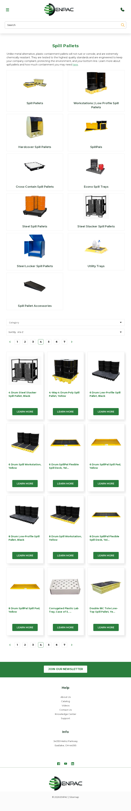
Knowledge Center (65, 714)
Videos (65, 705)
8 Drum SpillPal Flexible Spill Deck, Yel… (104, 538)
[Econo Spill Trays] (96, 166)
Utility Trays (96, 266)
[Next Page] (71, 341)
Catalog (65, 701)
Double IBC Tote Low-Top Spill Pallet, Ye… (104, 610)
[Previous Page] (10, 341)
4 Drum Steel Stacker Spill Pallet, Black (22, 394)
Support (65, 718)
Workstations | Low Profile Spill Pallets (96, 105)
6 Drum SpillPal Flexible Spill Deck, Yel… (64, 466)
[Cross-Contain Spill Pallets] (35, 166)
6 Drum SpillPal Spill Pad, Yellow (105, 466)
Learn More (25, 411)
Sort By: (12, 332)
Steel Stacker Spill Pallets (96, 226)
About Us (66, 697)
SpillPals (96, 147)
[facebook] (58, 764)
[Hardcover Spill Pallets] (35, 127)
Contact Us (65, 709)
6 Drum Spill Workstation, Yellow (25, 466)
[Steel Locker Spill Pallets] (35, 246)
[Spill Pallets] (35, 83)
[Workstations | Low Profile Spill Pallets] (96, 83)
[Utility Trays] (96, 246)
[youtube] (65, 764)
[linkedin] (72, 764)
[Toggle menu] (6, 9)
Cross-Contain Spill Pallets (35, 186)
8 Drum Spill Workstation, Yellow (65, 538)
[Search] (120, 25)
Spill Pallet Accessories (35, 305)
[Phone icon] (122, 9)
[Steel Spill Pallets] (35, 206)
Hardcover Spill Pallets (34, 147)
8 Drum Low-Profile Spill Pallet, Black (24, 538)
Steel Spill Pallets (34, 226)
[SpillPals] (96, 127)
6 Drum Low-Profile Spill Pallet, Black (105, 394)
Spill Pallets (35, 103)
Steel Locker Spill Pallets (35, 266)
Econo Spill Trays (96, 186)
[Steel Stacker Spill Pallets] (96, 206)
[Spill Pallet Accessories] (35, 285)
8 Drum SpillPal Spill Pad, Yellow (24, 610)
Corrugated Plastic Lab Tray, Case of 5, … (63, 610)
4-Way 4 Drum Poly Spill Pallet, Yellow (64, 394)
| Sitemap (73, 797)
